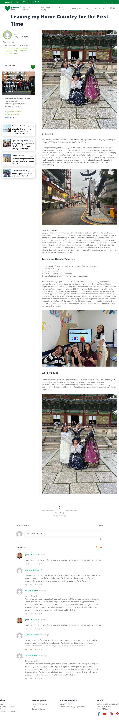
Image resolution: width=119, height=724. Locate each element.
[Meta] (98, 714)
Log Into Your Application (10, 711)
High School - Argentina (19, 140)
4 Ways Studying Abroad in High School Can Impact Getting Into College (23, 146)
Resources (76, 8)
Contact (100, 700)
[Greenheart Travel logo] (12, 8)
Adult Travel (61, 8)
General (24, 48)
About (97, 8)
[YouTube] (105, 714)
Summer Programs (68, 700)
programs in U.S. (20, 2)
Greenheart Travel (18, 126)
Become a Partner (7, 706)
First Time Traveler (12, 48)
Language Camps (45, 8)
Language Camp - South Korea (17, 51)
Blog (88, 8)
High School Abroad (27, 8)
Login (106, 2)
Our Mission (5, 704)
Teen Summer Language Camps (72, 706)
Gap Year (35, 706)
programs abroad (33, 2)
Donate (113, 2)
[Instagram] (111, 714)
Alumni (3, 709)
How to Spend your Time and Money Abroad (22, 174)
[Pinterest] (117, 714)
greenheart (7, 2)
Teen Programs (39, 700)
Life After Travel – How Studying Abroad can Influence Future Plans (21, 131)
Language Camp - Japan (19, 170)
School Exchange (38, 709)
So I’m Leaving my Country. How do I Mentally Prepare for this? (23, 161)
